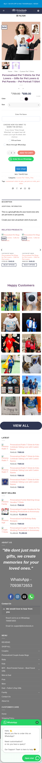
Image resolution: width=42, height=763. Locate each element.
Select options (9, 264)
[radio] (22, 99)
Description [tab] (7, 202)
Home (10, 71)
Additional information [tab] (12, 206)
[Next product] (19, 89)
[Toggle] (4, 608)
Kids (3, 664)
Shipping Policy (8, 718)
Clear (38, 96)
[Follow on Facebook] (11, 597)
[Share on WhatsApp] (13, 188)
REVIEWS (6, 642)
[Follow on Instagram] (17, 597)
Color (3, 98)
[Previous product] (23, 89)
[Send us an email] (24, 597)
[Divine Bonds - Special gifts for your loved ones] (19, 11)
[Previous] (5, 41)
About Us (5, 701)
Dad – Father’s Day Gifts (11, 688)
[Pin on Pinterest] (29, 188)
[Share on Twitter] (21, 188)
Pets (16, 71)
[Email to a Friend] (25, 188)
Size (3, 104)
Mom (4, 684)
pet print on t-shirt (30, 181)
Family (4, 692)
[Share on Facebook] (17, 188)
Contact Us (6, 697)
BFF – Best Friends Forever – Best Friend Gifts (18, 669)
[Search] (34, 11)
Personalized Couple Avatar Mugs (15, 655)
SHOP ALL (6, 647)
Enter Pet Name (21, 114)
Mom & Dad (6, 675)
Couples (5, 651)
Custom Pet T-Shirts (27, 71)
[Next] (37, 41)
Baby (4, 659)
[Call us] (31, 597)
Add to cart (26, 153)
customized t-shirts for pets (15, 181)
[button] (3, 11)
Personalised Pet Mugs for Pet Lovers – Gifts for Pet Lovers (10, 257)
